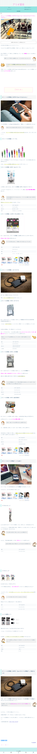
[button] (34, 375)
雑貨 (6, 740)
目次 (17, 89)
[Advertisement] (18, 79)
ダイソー (3, 740)
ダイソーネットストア (13, 721)
